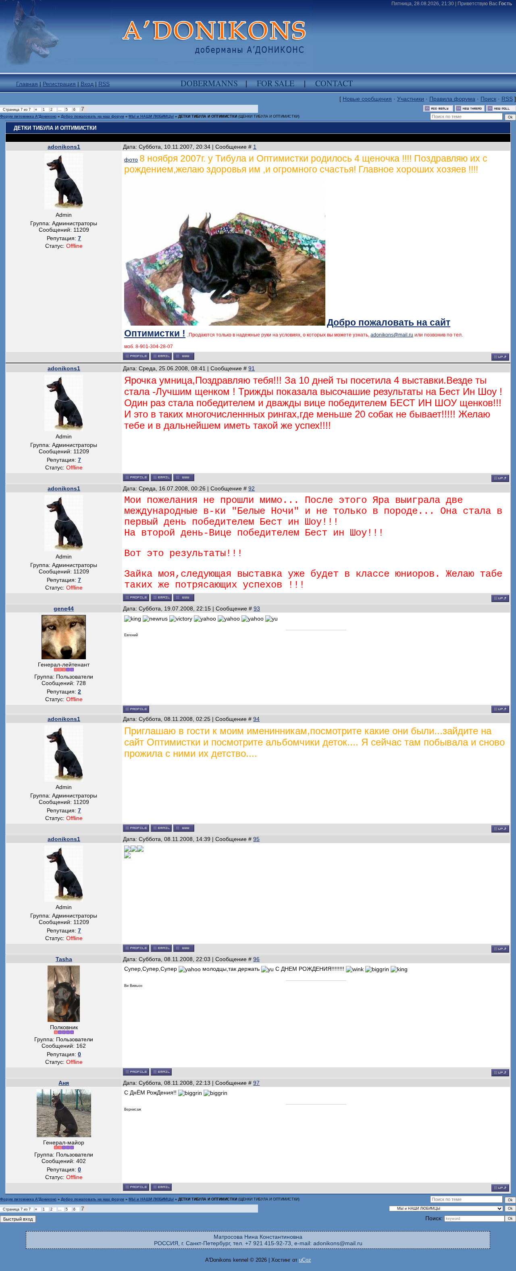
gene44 (64, 608)
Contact (334, 83)
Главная (27, 84)
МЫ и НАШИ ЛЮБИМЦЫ (151, 116)
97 (256, 1083)
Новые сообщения (367, 99)
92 (251, 488)
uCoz (305, 1260)
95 (256, 839)
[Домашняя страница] (183, 356)
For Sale (275, 83)
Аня (63, 1083)
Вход (87, 84)
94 (256, 719)
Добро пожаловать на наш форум (92, 116)
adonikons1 (64, 146)
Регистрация (59, 84)
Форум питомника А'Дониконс (28, 116)
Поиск (488, 99)
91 (251, 368)
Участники (410, 99)
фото (131, 159)
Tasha (64, 959)
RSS (104, 84)
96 (256, 959)
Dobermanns (209, 83)
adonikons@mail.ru (391, 335)
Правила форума (452, 99)
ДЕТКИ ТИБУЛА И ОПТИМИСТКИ (207, 116)
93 (257, 608)
